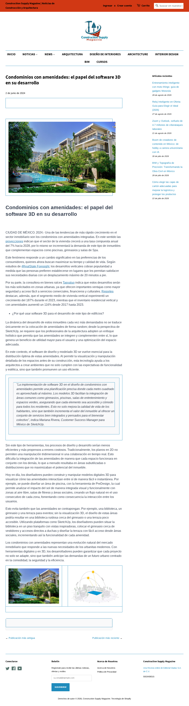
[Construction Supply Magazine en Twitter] (8, 669)
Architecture (138, 54)
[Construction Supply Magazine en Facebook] (13, 669)
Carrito (146, 6)
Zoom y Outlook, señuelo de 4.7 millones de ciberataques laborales (167, 125)
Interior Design (166, 54)
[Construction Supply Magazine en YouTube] (20, 669)
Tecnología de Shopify (121, 699)
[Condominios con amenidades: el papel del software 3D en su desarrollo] (8, 102)
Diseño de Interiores (105, 54)
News (49, 54)
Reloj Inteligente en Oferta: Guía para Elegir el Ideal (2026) (166, 105)
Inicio (11, 54)
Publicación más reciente (105, 638)
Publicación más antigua (22, 638)
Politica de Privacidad (106, 672)
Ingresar (107, 6)
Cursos (102, 62)
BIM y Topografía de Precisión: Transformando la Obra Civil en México (167, 166)
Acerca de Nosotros (106, 668)
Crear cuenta (124, 6)
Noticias (29, 54)
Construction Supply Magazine (96, 699)
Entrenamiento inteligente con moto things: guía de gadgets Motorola (165, 86)
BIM (87, 62)
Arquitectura (72, 54)
